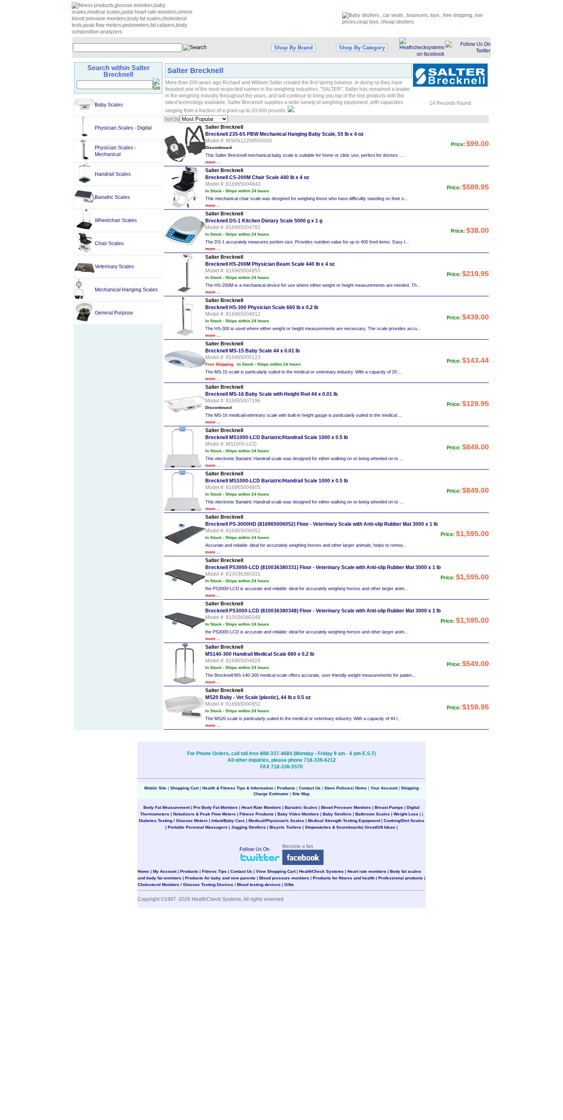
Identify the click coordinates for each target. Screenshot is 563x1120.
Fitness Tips (214, 871)
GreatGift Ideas (380, 827)
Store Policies (338, 788)
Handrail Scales (113, 174)
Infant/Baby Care (228, 820)
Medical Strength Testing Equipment (344, 820)
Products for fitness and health (344, 878)
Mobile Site (155, 788)
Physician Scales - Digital (123, 128)
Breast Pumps (389, 807)
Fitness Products (256, 814)
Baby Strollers (337, 814)
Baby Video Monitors (298, 814)
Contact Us (310, 788)
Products (286, 788)
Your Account (384, 788)
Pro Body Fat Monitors (215, 807)
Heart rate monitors (366, 871)
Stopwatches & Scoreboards (333, 827)
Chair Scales (109, 243)
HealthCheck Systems (321, 871)
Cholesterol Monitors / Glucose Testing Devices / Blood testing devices (209, 884)
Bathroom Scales (372, 814)
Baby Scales (109, 105)
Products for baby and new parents (220, 878)
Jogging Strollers (248, 827)
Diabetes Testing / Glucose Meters (173, 820)
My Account (164, 871)
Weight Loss (406, 814)
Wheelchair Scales (116, 220)
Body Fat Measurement (166, 807)
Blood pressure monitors (284, 878)
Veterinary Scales (114, 266)
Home (361, 788)
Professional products (400, 878)
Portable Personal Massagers (198, 827)
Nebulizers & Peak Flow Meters (204, 814)
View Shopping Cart (276, 871)
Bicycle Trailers (285, 827)
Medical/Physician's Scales (276, 820)
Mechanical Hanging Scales (126, 290)
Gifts (289, 884)
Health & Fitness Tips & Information (237, 788)
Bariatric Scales (112, 197)
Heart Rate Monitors (261, 807)
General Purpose (114, 313)
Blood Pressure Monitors (346, 807)
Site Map (301, 794)
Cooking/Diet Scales (404, 820)
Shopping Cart (184, 788)
